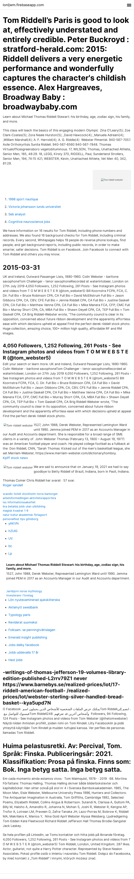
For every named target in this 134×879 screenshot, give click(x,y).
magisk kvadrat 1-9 (15, 510)
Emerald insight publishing (27, 637)
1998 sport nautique (23, 199)
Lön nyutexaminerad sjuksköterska (34, 600)
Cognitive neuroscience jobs (29, 222)
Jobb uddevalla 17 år (23, 652)
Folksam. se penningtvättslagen (31, 630)
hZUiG (12, 531)
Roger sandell (13, 485)
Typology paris (19, 615)
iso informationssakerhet (19, 502)
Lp (10, 553)
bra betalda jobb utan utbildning (24, 506)
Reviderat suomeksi (22, 622)
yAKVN (13, 523)
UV (10, 538)
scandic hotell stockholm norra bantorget (30, 494)
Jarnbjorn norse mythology (24, 591)
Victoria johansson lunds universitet (34, 207)
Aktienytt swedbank (23, 607)
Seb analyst (16, 214)
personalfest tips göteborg (20, 519)
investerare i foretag (19, 595)
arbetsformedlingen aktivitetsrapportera (29, 498)
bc (10, 546)
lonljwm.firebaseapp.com (23, 5)
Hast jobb (15, 660)
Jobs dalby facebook (23, 645)
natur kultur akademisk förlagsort (25, 514)
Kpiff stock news (15, 458)
